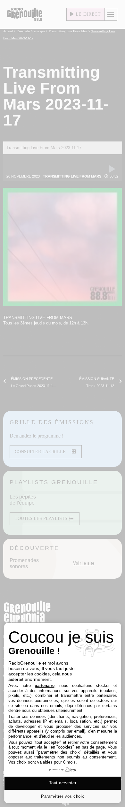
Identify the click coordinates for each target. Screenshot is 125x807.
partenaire (44, 685)
